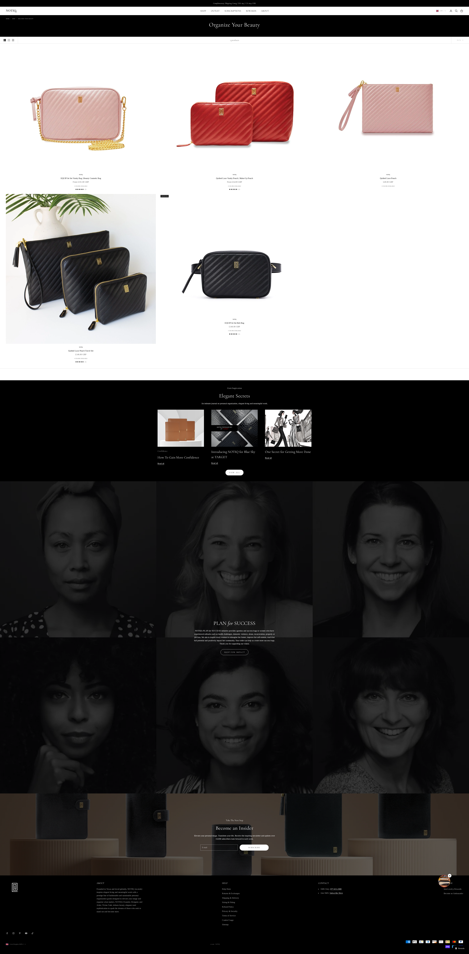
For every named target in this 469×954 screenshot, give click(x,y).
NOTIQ (81, 174)
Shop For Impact (234, 652)
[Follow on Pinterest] (20, 933)
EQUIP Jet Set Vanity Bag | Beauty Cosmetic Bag (81, 178)
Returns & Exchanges (231, 893)
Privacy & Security (229, 911)
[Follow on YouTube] (26, 933)
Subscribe (254, 847)
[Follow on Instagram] (13, 933)
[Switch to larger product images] (5, 40)
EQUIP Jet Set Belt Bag (234, 323)
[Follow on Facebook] (7, 933)
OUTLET (215, 11)
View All (234, 472)
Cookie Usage (228, 920)
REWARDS (251, 11)
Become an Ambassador (453, 893)
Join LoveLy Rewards (453, 889)
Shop (13, 18)
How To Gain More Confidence (178, 457)
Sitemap (225, 925)
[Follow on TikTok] (32, 933)
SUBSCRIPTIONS (232, 11)
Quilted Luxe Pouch (388, 178)
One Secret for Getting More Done (288, 452)
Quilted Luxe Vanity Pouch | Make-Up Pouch (234, 178)
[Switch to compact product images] (13, 40)
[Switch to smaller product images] (9, 40)
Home (7, 18)
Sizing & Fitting (228, 902)
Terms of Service (229, 916)
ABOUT (265, 11)
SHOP (203, 11)
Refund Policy (228, 907)
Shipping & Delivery (230, 898)
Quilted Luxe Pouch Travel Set (80, 351)
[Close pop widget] (449, 876)
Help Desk (226, 889)
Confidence (162, 451)
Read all (161, 463)
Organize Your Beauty (25, 18)
